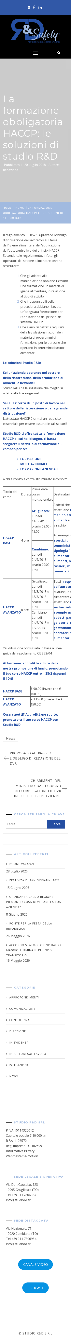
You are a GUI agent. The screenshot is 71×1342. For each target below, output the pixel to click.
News (10, 738)
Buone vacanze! (22, 864)
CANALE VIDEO (35, 1264)
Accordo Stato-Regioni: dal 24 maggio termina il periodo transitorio (34, 950)
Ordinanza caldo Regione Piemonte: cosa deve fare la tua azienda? (33, 902)
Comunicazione (22, 1009)
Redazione (10, 170)
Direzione (17, 1031)
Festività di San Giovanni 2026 (34, 880)
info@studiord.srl (18, 1200)
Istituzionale (20, 1065)
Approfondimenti (24, 997)
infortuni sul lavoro (27, 1054)
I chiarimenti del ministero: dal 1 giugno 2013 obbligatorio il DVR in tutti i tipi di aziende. (37, 788)
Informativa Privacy (20, 1151)
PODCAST (35, 1287)
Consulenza (19, 1020)
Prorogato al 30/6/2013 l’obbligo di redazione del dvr (35, 758)
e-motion (31, 1156)
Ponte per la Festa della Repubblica (29, 926)
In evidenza (19, 1042)
